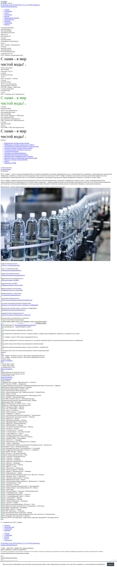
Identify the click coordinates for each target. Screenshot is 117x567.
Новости (7, 24)
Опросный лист (9, 19)
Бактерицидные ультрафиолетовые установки (18, 156)
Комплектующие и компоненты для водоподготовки (20, 158)
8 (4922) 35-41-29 (8, 5)
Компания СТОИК (10, 163)
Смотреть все (7, 379)
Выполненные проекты (11, 18)
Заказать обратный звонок (9, 6)
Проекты (7, 525)
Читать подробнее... (7, 360)
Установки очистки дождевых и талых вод (17, 150)
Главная (6, 9)
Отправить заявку (41, 323)
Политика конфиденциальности (8, 553)
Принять (110, 564)
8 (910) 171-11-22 (22, 5)
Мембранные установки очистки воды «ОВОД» (19, 145)
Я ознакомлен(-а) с (19, 325)
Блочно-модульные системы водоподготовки (18, 148)
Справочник (8, 23)
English (8, 169)
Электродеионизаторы (11, 151)
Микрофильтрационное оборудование (16, 154)
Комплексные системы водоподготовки (16, 143)
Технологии (8, 14)
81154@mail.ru (35, 5)
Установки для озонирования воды (15, 153)
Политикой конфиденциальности (25, 325)
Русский (3, 169)
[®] (2, 519)
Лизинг (6, 161)
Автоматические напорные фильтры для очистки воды (21, 146)
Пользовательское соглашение (22, 553)
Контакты (7, 21)
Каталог (6, 16)
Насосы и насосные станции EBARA (16, 159)
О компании (8, 11)
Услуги (6, 13)
